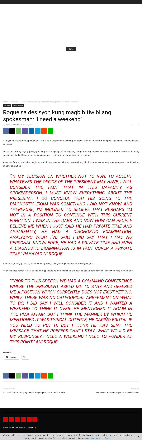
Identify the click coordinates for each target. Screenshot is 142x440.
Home (71, 49)
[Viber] (25, 131)
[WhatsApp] (18, 131)
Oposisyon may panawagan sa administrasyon (117, 392)
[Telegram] (37, 131)
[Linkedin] (31, 131)
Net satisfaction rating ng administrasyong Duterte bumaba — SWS (34, 392)
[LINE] (50, 131)
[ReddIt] (44, 131)
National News (18, 106)
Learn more (95, 438)
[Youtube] (137, 2)
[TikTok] (131, 2)
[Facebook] (124, 2)
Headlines (15, 101)
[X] (134, 2)
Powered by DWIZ (12, 125)
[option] (71, 48)
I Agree (107, 438)
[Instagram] (128, 2)
